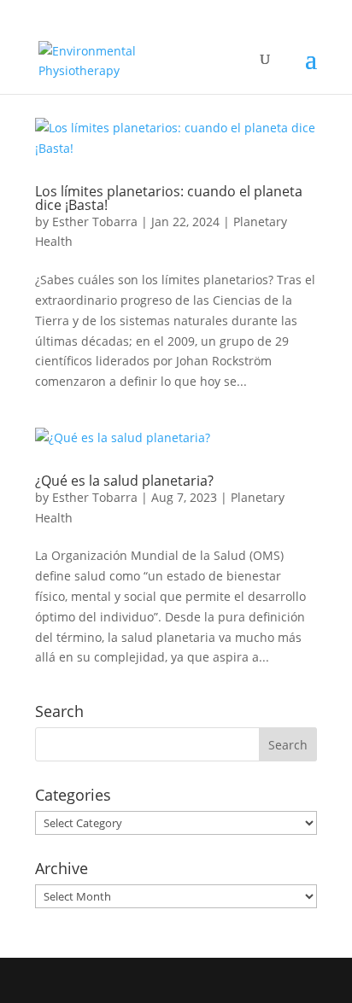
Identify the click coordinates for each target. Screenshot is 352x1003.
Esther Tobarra (95, 221)
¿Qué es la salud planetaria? (124, 480)
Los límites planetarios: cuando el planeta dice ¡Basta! (168, 198)
